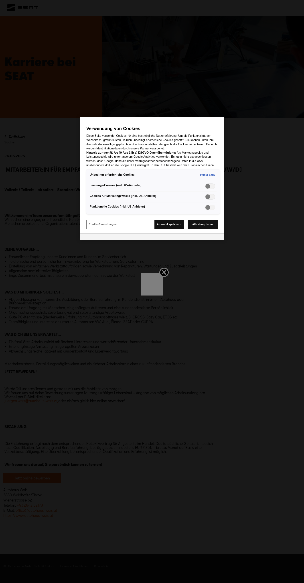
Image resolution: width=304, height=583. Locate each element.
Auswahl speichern (169, 224)
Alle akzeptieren (202, 224)
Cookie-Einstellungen (103, 224)
